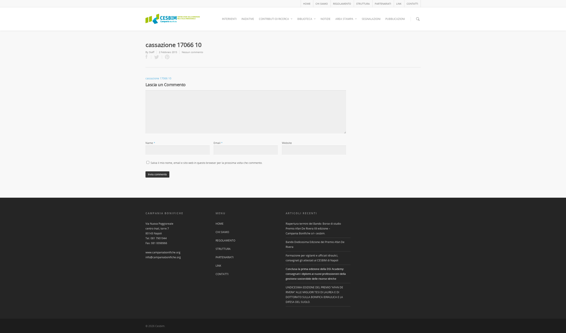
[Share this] (148, 57)
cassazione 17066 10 (158, 78)
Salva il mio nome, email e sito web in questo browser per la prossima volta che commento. (206, 163)
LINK (399, 3)
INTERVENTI (229, 19)
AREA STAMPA (344, 19)
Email (218, 143)
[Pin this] (166, 57)
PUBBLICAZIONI (395, 19)
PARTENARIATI (383, 3)
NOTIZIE (326, 19)
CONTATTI (412, 3)
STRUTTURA (363, 3)
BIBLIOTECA (304, 19)
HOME (306, 3)
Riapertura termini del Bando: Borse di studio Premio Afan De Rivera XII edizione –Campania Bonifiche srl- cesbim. (313, 228)
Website (287, 143)
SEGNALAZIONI (371, 19)
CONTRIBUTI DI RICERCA (274, 19)
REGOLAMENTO (342, 3)
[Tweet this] (156, 57)
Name (150, 143)
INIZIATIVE (247, 19)
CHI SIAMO (322, 3)
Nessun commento (192, 52)
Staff (151, 52)
